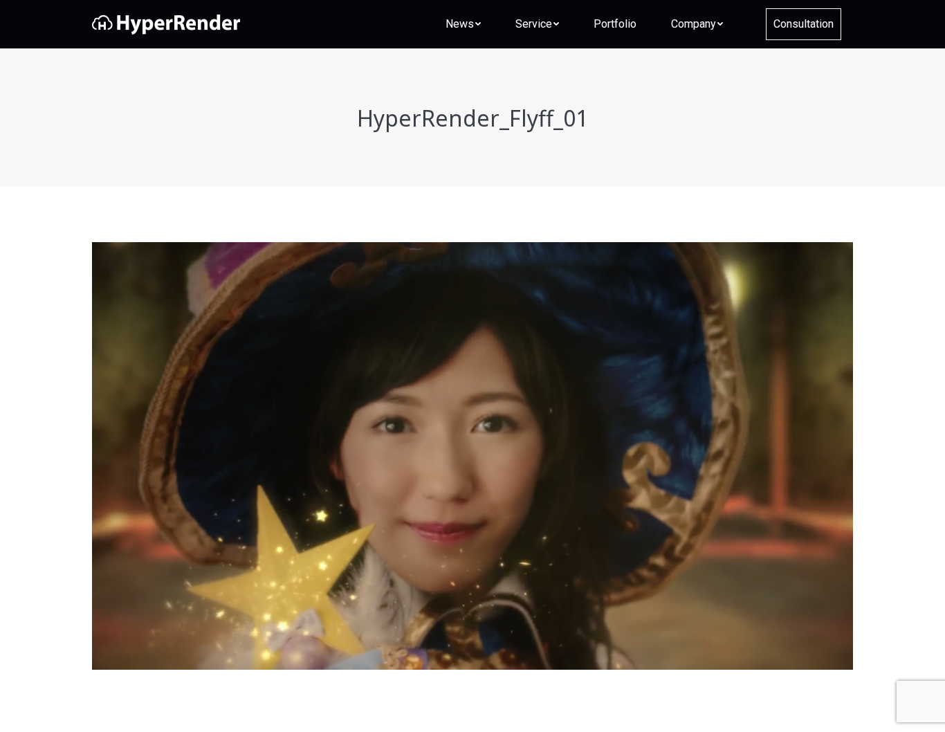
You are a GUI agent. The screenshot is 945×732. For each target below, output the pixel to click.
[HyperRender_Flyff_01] (472, 456)
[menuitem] (463, 24)
